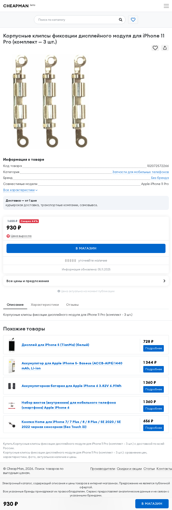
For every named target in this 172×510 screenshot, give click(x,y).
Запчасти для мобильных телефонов (140, 172)
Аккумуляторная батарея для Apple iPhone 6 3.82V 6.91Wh (71, 386)
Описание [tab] (15, 304)
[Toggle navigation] (166, 6)
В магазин (86, 248)
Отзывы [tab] (72, 304)
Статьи (149, 468)
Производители (102, 468)
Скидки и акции (129, 468)
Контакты (164, 468)
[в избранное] (155, 48)
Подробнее (153, 348)
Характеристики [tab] (45, 304)
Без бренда (160, 178)
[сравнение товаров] (133, 19)
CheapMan (19, 5)
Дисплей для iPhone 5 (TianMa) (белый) (55, 345)
